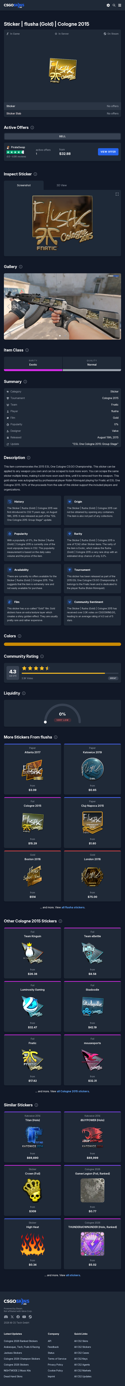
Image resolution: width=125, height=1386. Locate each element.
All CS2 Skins (81, 1341)
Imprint (51, 1376)
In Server (64, 33)
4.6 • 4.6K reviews (16, 156)
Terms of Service (57, 1358)
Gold (115, 417)
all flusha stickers (73, 907)
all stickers (73, 1275)
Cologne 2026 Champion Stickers (22, 1358)
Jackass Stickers (13, 1352)
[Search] (114, 5)
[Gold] (62, 644)
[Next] (116, 306)
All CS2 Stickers (82, 1347)
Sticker (114, 391)
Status (51, 1352)
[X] (13, 1316)
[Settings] (108, 5)
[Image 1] (60, 336)
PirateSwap (18, 147)
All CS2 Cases (81, 1352)
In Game (15, 33)
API (49, 1341)
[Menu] (120, 5)
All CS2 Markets (82, 1370)
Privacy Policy (55, 1364)
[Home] (14, 5)
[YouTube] (25, 1316)
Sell (62, 136)
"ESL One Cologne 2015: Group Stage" (95, 444)
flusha (114, 411)
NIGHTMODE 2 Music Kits (17, 1370)
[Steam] (31, 1316)
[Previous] (9, 306)
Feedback (53, 1347)
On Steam (112, 33)
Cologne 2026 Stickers (16, 1364)
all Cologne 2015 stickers (73, 1091)
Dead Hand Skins (13, 1376)
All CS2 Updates (82, 1376)
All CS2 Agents (82, 1364)
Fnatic (114, 404)
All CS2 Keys (81, 1358)
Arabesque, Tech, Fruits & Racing (22, 1347)
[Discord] (7, 1316)
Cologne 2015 (110, 398)
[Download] (9, 334)
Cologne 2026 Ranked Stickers (21, 1341)
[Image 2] (65, 336)
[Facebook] (19, 1316)
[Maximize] (117, 194)
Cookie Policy (55, 1370)
